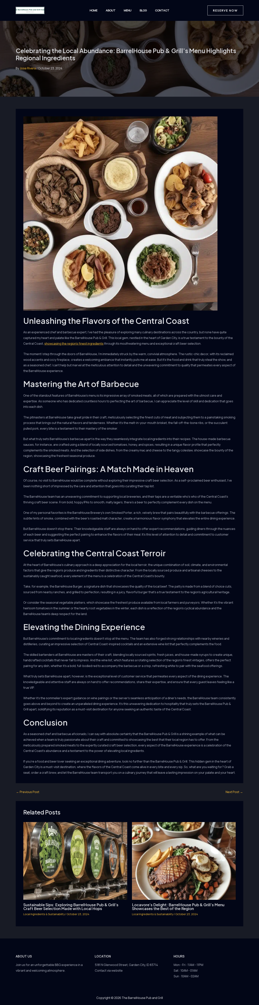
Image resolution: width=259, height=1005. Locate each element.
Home (93, 10)
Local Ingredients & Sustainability (44, 914)
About (110, 10)
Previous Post (27, 791)
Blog (143, 10)
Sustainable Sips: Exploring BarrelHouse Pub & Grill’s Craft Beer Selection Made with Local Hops (70, 906)
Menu (127, 10)
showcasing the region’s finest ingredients (74, 343)
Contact (162, 10)
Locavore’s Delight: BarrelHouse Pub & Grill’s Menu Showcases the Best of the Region (178, 906)
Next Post (234, 791)
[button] (225, 10)
